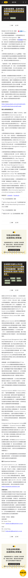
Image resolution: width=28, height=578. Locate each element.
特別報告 (20, 39)
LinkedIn (9, 195)
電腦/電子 (7, 280)
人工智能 (13, 278)
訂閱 (6, 2)
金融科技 (19, 280)
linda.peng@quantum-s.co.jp (13, 531)
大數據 (13, 280)
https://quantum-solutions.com (11, 486)
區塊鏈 (18, 278)
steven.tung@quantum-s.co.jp (14, 523)
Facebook (16, 195)
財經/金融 (13, 18)
